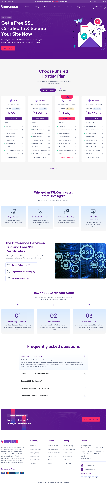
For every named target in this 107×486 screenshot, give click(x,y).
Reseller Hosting (68, 453)
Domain (46, 7)
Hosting (36, 7)
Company (57, 7)
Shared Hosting (68, 446)
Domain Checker (53, 446)
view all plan (53, 168)
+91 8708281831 (90, 465)
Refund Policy (34, 456)
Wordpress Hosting (69, 449)
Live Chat (93, 1)
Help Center (81, 7)
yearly (52, 90)
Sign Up (103, 1)
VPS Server (66, 460)
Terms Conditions (35, 449)
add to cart (13, 119)
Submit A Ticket (35, 460)
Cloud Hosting (67, 463)
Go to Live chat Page (91, 419)
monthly (44, 90)
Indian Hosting (67, 456)
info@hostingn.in (8, 1)
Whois (50, 460)
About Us (33, 446)
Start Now (7, 48)
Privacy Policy (34, 453)
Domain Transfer (53, 449)
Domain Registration (54, 453)
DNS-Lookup (52, 456)
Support (50, 463)
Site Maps (33, 463)
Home (27, 7)
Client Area (98, 7)
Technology (68, 7)
